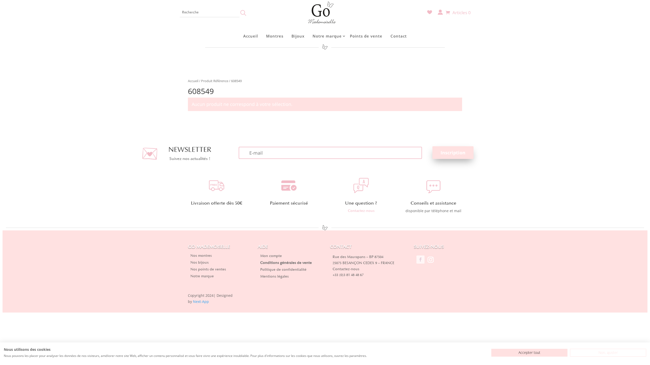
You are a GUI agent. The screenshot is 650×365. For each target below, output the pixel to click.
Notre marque (327, 36)
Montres (274, 36)
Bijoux (297, 36)
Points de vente (366, 36)
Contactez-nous (361, 211)
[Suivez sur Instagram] (431, 259)
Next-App (201, 301)
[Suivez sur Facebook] (420, 260)
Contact (399, 36)
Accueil (250, 36)
